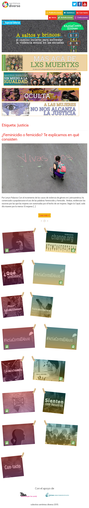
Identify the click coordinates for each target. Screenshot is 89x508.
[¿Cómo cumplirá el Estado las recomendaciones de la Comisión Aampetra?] (61, 242)
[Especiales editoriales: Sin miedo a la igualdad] (44, 79)
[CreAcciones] (12, 370)
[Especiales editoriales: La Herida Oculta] (44, 94)
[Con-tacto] (12, 466)
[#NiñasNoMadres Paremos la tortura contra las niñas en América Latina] (18, 242)
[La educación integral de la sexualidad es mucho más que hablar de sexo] (18, 434)
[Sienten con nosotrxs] (55, 402)
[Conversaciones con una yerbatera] (49, 370)
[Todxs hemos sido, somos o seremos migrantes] (18, 402)
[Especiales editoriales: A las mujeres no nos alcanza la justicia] (44, 109)
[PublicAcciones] (42, 306)
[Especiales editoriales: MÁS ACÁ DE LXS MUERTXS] (44, 62)
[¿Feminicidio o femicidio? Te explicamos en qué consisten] (44, 168)
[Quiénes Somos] (12, 274)
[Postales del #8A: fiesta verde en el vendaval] (61, 434)
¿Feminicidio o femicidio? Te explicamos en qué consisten (40, 137)
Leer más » (44, 215)
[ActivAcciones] (12, 306)
